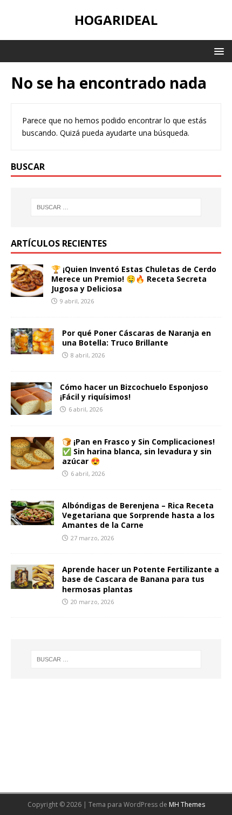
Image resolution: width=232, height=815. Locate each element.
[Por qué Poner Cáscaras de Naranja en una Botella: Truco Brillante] (32, 348)
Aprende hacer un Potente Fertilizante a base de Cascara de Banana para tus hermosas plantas (140, 579)
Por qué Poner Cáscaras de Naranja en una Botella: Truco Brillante (136, 338)
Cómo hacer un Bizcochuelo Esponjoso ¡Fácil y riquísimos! (134, 392)
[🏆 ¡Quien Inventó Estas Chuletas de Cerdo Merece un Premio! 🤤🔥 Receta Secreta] (27, 290)
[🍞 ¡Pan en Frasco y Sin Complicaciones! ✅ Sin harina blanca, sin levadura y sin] (32, 463)
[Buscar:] (116, 207)
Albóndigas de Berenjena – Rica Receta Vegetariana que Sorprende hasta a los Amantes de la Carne (138, 515)
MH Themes (187, 804)
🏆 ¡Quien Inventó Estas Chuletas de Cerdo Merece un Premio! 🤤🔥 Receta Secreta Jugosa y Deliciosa (133, 279)
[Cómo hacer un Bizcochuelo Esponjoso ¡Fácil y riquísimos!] (31, 408)
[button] (217, 50)
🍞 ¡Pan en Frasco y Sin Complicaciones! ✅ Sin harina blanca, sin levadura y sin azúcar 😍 (138, 451)
